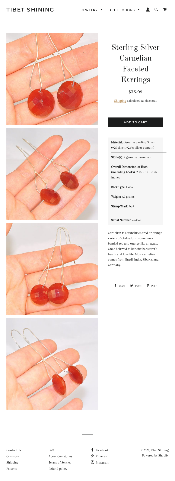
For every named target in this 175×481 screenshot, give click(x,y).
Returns (11, 469)
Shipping (120, 101)
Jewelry (90, 10)
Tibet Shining (30, 9)
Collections (123, 10)
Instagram (102, 462)
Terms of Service (60, 462)
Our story (12, 456)
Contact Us (13, 450)
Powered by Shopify (155, 455)
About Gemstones (60, 456)
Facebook (101, 450)
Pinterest (101, 456)
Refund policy (58, 469)
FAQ (51, 450)
